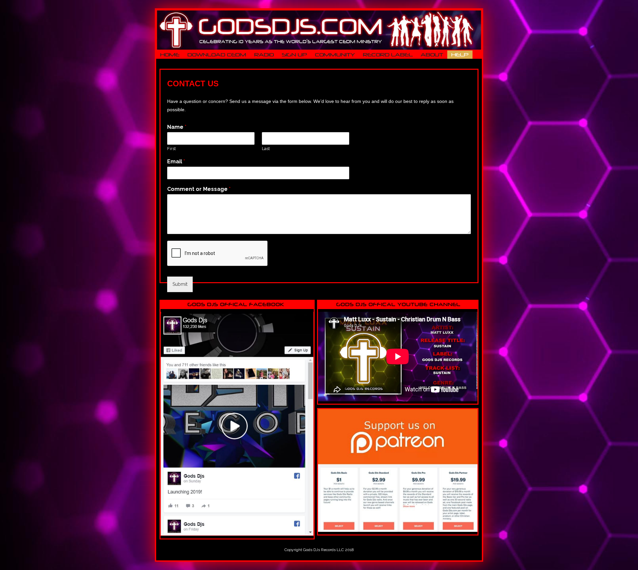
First (171, 148)
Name (176, 127)
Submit (179, 284)
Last (266, 148)
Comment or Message (199, 189)
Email (176, 161)
